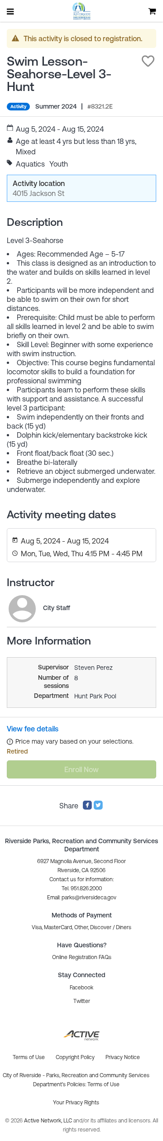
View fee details (32, 729)
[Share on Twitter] (98, 807)
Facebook (81, 987)
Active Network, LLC (48, 1120)
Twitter (81, 1001)
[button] (148, 61)
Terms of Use (103, 1084)
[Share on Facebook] (87, 807)
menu (11, 11)
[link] (22, 608)
